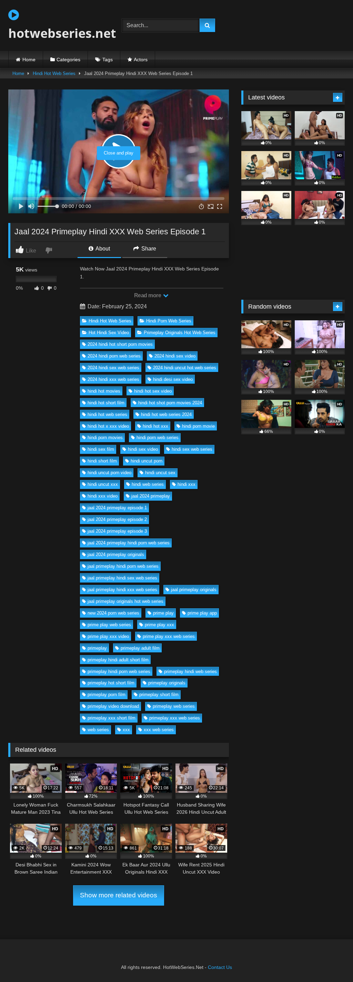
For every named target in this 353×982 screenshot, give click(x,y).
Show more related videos (118, 895)
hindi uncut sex (160, 472)
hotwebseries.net (56, 33)
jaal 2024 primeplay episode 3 (117, 531)
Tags (107, 59)
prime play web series (109, 624)
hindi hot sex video (153, 391)
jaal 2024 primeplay (150, 496)
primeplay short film (159, 694)
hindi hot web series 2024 (166, 414)
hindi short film (102, 460)
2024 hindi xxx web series (113, 379)
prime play (163, 613)
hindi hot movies (104, 391)
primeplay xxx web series (174, 718)
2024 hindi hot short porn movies (120, 344)
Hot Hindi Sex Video (109, 332)
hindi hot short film (106, 402)
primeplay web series (174, 706)
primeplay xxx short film (111, 718)
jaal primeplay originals (193, 589)
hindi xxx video (103, 496)
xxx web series (159, 729)
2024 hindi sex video (174, 356)
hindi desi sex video (173, 379)
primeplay (97, 648)
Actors (141, 59)
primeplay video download (113, 706)
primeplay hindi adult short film (118, 659)
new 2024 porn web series (113, 613)
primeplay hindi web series (190, 671)
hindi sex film (101, 449)
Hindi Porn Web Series (168, 320)
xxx (126, 729)
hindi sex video (143, 449)
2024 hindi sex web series (113, 367)
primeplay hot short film (111, 682)
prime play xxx (159, 624)
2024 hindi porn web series (114, 356)
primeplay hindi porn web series (119, 671)
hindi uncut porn (146, 460)
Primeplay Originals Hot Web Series (179, 332)
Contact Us (220, 967)
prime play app (202, 613)
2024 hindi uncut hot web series (184, 367)
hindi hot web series (107, 414)
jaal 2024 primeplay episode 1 (117, 507)
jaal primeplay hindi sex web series (122, 577)
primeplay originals (166, 682)
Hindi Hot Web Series (54, 73)
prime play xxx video (108, 636)
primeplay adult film (140, 648)
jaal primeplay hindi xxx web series (122, 589)
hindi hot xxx (155, 426)
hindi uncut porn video (109, 472)
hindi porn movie (198, 426)
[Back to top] (331, 961)
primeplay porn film (106, 694)
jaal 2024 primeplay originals (116, 554)
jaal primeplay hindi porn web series (123, 566)
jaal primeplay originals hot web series (125, 601)
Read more (148, 295)
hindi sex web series (192, 449)
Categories (68, 59)
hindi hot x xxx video (108, 426)
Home (29, 59)
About (102, 249)
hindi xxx (186, 484)
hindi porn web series (158, 437)
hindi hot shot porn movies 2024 (170, 402)
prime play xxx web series (169, 636)
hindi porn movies (105, 437)
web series (98, 729)
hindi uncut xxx (103, 484)
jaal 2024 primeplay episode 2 (117, 519)
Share (148, 249)
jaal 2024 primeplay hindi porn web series (129, 542)
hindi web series (148, 484)
